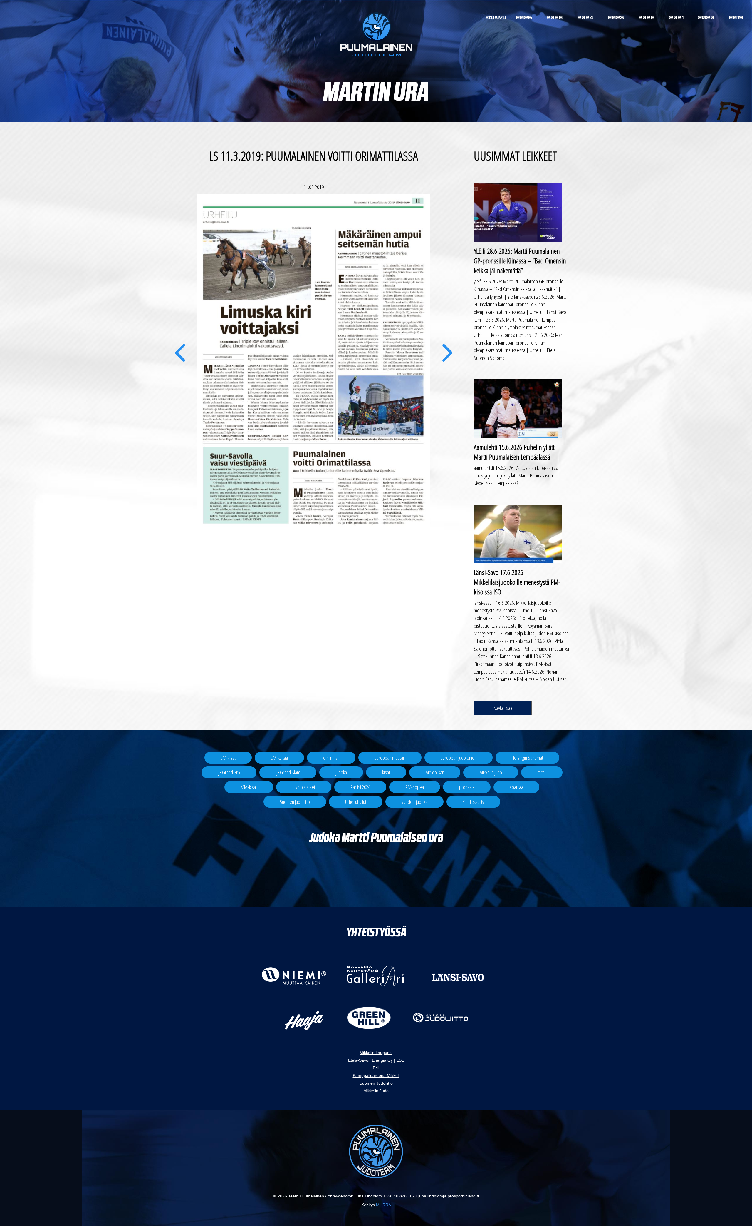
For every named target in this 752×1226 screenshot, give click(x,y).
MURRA (383, 1204)
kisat (386, 772)
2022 (646, 17)
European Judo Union (458, 757)
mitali (541, 772)
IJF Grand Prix (229, 772)
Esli (376, 1067)
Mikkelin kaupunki (376, 1052)
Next (447, 361)
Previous (180, 361)
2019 (736, 17)
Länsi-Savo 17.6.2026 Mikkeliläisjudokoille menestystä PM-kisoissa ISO (517, 582)
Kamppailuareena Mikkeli (376, 1075)
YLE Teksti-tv (473, 801)
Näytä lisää (503, 708)
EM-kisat (228, 757)
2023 (616, 17)
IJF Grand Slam (288, 772)
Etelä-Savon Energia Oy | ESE (376, 1060)
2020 (706, 17)
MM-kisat (249, 787)
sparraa (516, 787)
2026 (524, 17)
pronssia (466, 787)
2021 (676, 17)
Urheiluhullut (355, 801)
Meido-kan (434, 772)
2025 (554, 17)
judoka (341, 772)
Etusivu (495, 17)
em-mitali (331, 757)
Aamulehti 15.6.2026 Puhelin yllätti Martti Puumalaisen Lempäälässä (515, 452)
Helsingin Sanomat (527, 757)
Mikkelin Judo (490, 772)
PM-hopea (414, 787)
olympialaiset (303, 787)
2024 (585, 17)
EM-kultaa (279, 757)
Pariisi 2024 (360, 787)
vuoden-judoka (414, 801)
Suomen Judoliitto (295, 801)
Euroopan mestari (390, 757)
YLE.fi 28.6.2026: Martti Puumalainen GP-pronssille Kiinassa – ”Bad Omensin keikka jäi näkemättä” (520, 260)
